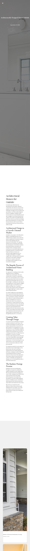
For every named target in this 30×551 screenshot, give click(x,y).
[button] (3, 3)
